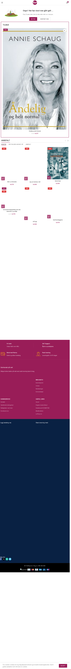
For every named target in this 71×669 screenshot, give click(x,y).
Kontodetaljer (39, 481)
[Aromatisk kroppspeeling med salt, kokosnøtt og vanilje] (12, 349)
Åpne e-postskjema (47, 436)
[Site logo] (35, 2)
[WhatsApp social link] (7, 649)
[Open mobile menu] (2, 2)
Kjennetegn (58, 181)
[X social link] (4, 649)
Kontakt (3, 492)
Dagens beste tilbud (41, 495)
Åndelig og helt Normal (35, 131)
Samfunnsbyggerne (58, 416)
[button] (64, 30)
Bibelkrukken (39, 501)
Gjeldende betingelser (7, 495)
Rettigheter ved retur (7, 498)
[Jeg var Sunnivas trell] (34, 212)
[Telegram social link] (10, 649)
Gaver (37, 492)
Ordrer (38, 475)
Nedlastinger (39, 478)
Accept (63, 665)
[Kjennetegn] (57, 163)
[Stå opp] (34, 349)
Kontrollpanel (39, 472)
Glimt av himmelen (12, 279)
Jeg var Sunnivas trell (34, 279)
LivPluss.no (39, 503)
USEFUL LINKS (40, 489)
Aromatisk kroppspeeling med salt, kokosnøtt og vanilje (12, 417)
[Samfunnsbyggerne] (57, 349)
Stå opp (35, 416)
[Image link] (11, 13)
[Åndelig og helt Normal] (35, 79)
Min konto (39, 469)
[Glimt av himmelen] (12, 212)
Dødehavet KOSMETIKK (42, 498)
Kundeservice (5, 489)
